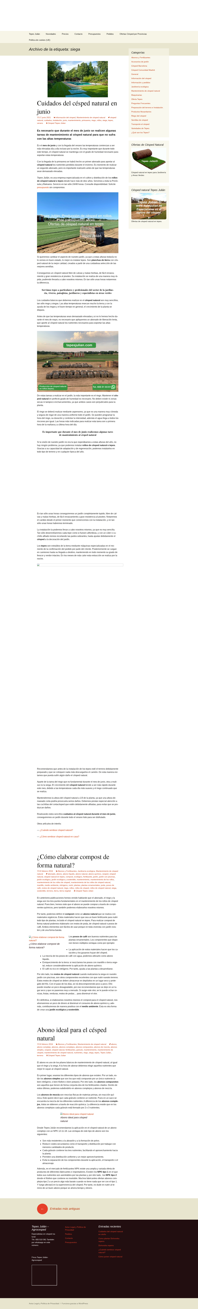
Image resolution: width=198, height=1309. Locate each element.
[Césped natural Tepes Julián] (148, 206)
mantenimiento (74, 120)
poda (103, 1033)
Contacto (78, 34)
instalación (57, 120)
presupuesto (43, 187)
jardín (95, 1025)
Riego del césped (138, 116)
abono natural (81, 1022)
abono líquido (68, 1022)
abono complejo (44, 1195)
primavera (86, 120)
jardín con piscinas (107, 1025)
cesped (105, 1022)
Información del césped (66, 117)
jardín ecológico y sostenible (64, 1028)
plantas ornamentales (90, 1033)
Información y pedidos (140, 82)
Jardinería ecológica (86, 1019)
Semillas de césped (139, 120)
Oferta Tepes (136, 99)
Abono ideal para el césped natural (72, 1182)
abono (59, 1022)
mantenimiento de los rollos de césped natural (90, 1031)
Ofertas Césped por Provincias (133, 34)
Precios (65, 34)
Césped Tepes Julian (57, 123)
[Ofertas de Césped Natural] (148, 159)
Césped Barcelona (139, 66)
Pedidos (110, 34)
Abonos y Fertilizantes (67, 1019)
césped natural (58, 1198)
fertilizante (87, 1025)
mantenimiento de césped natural (58, 1201)
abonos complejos (67, 1195)
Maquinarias (136, 95)
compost (69, 1025)
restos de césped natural (52, 1036)
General (134, 74)
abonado (51, 1022)
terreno (50, 1039)
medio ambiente (51, 1033)
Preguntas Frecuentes (140, 103)
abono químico (94, 1022)
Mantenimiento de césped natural (91, 117)
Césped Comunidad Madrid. (143, 70)
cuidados (48, 120)
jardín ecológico (44, 1028)
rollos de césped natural (100, 1036)
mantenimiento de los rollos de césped (53, 1031)
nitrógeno (64, 1033)
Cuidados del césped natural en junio (77, 107)
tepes (110, 120)
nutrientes (78, 1201)
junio (65, 120)
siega (105, 120)
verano (40, 123)
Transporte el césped (140, 124)
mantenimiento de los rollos (102, 1028)
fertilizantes (70, 1198)
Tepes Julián (34, 34)
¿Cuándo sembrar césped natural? (56, 978)
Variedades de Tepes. (140, 128)
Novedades (51, 34)
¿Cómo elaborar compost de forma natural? (73, 1008)
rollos (99, 120)
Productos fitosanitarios (141, 112)
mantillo (40, 1033)
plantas (77, 1033)
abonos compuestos (84, 1195)
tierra (56, 1039)
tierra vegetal (65, 1039)
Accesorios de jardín (140, 62)
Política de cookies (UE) (39, 40)
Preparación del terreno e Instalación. (147, 107)
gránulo (79, 1198)
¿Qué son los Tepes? (140, 132)
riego (93, 120)
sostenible (41, 1039)
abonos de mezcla (102, 1195)
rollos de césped (82, 1036)
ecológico (78, 1025)
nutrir (71, 1033)
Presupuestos (94, 34)
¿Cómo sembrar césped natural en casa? (59, 985)
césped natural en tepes (54, 1025)
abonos (55, 1195)
